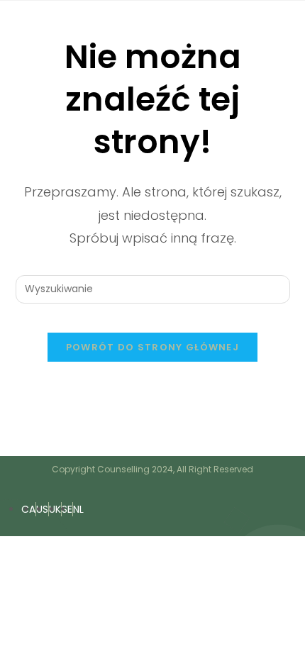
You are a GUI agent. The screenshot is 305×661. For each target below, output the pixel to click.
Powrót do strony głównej (152, 347)
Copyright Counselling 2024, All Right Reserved (152, 469)
